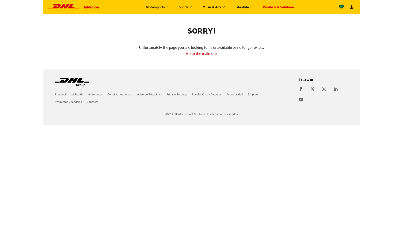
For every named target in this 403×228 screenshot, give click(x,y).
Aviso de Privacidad (149, 94)
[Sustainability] (341, 7)
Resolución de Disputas (207, 94)
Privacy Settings (176, 94)
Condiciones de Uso (119, 94)
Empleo (253, 94)
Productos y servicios (68, 102)
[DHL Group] (72, 84)
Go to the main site (201, 53)
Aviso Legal (95, 94)
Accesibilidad (234, 94)
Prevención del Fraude (69, 94)
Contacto (93, 102)
